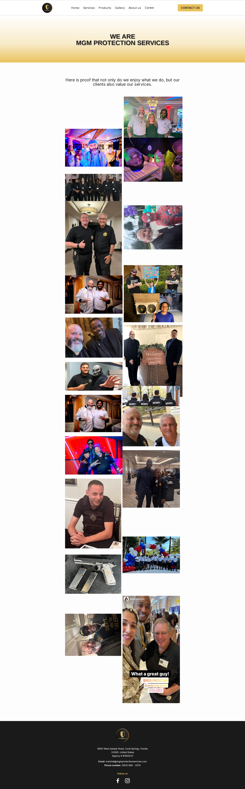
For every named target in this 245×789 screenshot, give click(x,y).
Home (75, 7)
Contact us (190, 7)
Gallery (120, 7)
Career (149, 7)
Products (105, 7)
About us (135, 7)
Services (89, 7)
